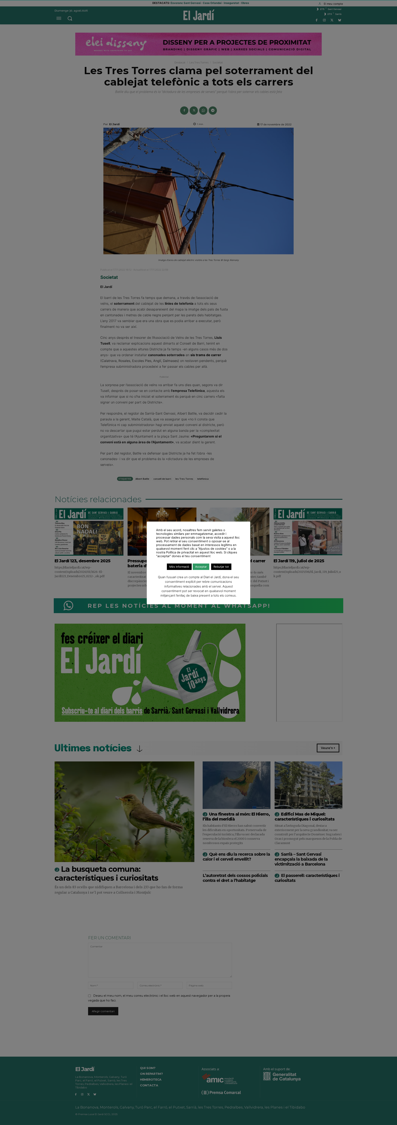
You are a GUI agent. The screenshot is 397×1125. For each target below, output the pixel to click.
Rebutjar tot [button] (221, 566)
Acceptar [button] (201, 566)
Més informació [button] (179, 566)
